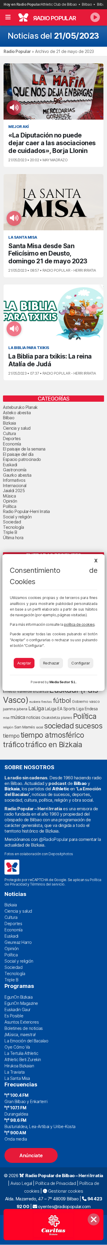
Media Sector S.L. (63, 682)
